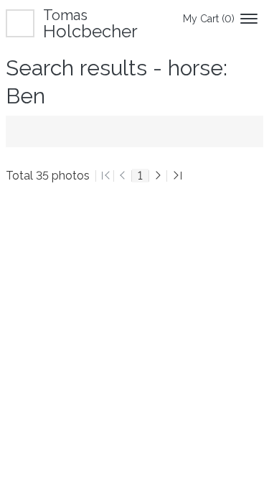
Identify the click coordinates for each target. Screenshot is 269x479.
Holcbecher (90, 23)
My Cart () (209, 18)
